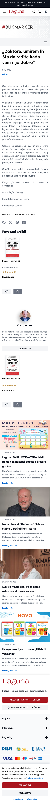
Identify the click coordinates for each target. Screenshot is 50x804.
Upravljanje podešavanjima (25, 799)
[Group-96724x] (32, 758)
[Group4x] (24, 758)
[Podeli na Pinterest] (17, 222)
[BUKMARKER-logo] (17, 27)
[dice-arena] (22, 749)
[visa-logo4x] (7, 758)
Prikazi (5, 74)
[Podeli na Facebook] (4, 222)
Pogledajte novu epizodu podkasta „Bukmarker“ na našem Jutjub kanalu (25, 3)
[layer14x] (40, 758)
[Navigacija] (25, 42)
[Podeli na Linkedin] (24, 222)
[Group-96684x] (38, 749)
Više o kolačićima (35, 778)
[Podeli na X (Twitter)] (10, 222)
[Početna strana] (17, 12)
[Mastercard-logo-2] (17, 758)
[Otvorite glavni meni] (4, 12)
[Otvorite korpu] (40, 11)
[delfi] (7, 749)
